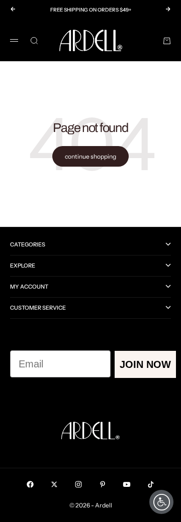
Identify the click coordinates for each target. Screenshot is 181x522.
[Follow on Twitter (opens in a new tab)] (54, 484)
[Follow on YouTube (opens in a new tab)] (127, 484)
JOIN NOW (145, 364)
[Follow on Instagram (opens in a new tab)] (78, 484)
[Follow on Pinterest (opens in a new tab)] (103, 484)
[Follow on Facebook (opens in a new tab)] (30, 484)
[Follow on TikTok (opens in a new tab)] (151, 484)
